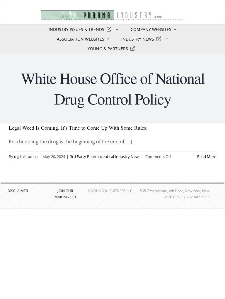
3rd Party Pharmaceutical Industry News (105, 156)
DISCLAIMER (18, 190)
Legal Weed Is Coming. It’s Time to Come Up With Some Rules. (78, 127)
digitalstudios (26, 156)
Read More (206, 156)
